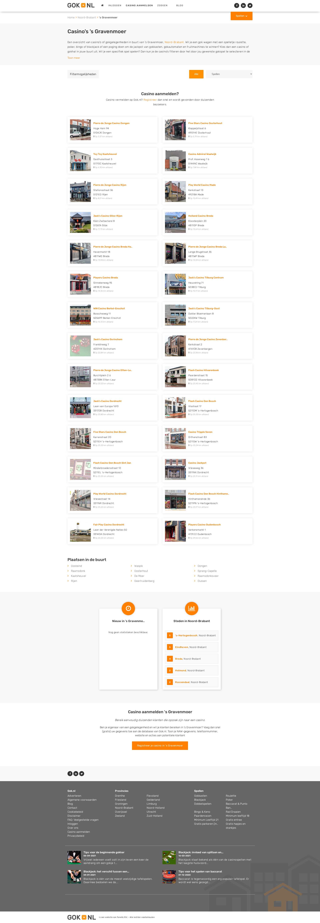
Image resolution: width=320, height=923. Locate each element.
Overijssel (121, 811)
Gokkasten (200, 795)
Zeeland (120, 815)
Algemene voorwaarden (82, 799)
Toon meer (74, 57)
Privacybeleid (76, 835)
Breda (178, 658)
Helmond (180, 670)
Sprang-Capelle (207, 570)
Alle (196, 74)
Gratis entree (234, 819)
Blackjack (200, 799)
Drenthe (120, 795)
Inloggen (115, 5)
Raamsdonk (78, 570)
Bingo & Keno (202, 811)
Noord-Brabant (87, 17)
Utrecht (151, 811)
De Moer (139, 576)
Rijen (74, 581)
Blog (179, 5)
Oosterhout (141, 570)
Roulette (231, 795)
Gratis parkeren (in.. (206, 823)
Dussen (202, 581)
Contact (72, 807)
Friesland (120, 799)
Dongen (202, 565)
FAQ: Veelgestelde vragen (83, 819)
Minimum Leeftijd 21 (206, 819)
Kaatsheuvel (78, 576)
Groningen (121, 803)
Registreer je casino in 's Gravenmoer (160, 745)
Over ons (73, 827)
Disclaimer (74, 815)
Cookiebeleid (75, 811)
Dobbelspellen (202, 803)
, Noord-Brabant (192, 635)
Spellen (240, 15)
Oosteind (76, 565)
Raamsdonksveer (208, 576)
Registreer (150, 99)
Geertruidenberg (144, 581)
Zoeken (162, 5)
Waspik (138, 565)
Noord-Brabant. (175, 42)
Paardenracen (202, 815)
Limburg (152, 803)
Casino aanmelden (79, 831)
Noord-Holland (155, 807)
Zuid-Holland (154, 815)
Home (71, 17)
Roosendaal (182, 682)
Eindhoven (181, 647)
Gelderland (153, 799)
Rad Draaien (233, 811)
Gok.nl (71, 790)
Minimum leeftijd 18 (237, 815)
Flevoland (152, 795)
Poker (229, 799)
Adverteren (74, 795)
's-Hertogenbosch (186, 635)
